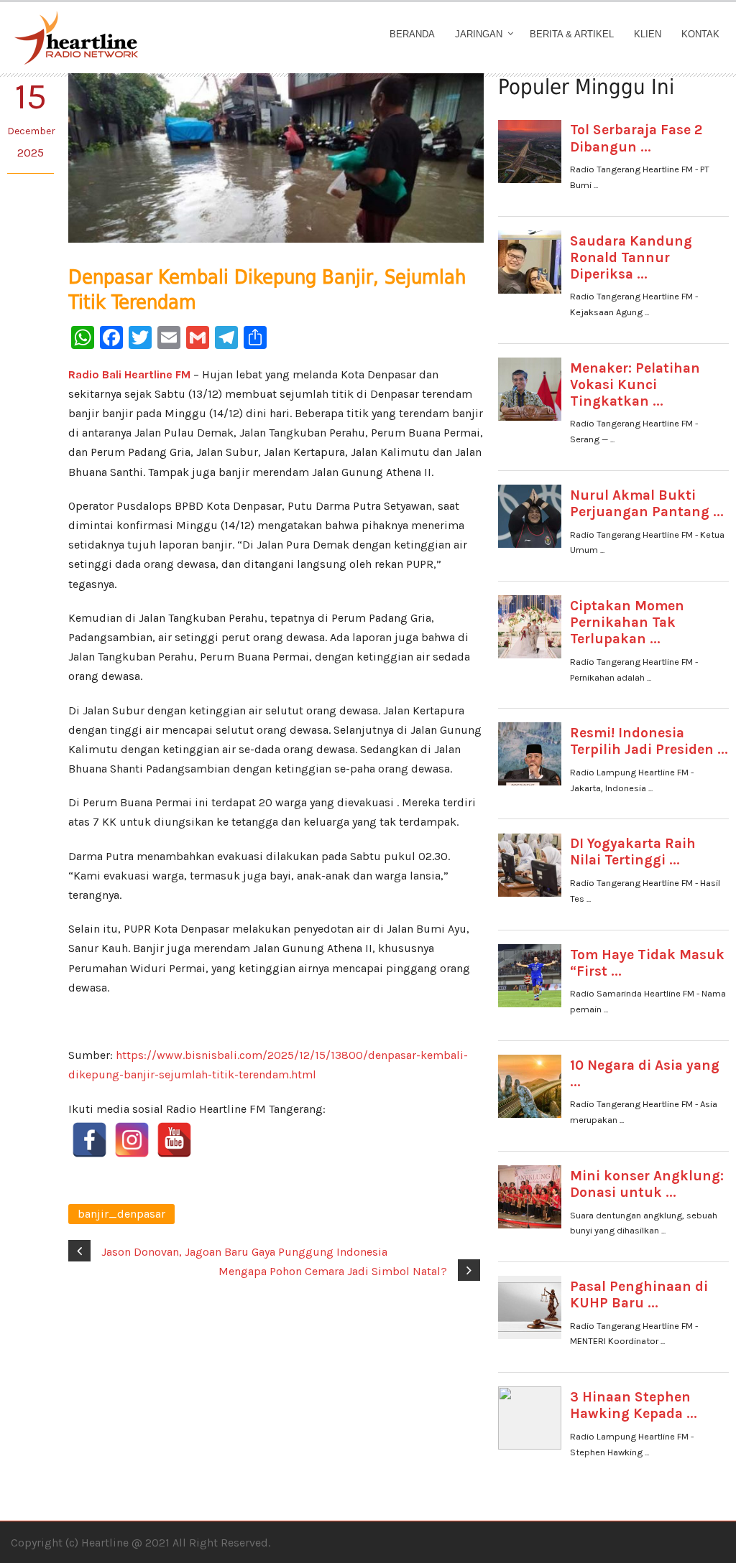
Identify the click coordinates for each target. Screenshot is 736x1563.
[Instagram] (132, 1139)
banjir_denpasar (121, 1214)
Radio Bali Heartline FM (129, 374)
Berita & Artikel (572, 34)
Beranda (412, 34)
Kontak (700, 34)
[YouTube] (174, 1139)
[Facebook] (89, 1139)
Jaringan (478, 34)
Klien (647, 34)
